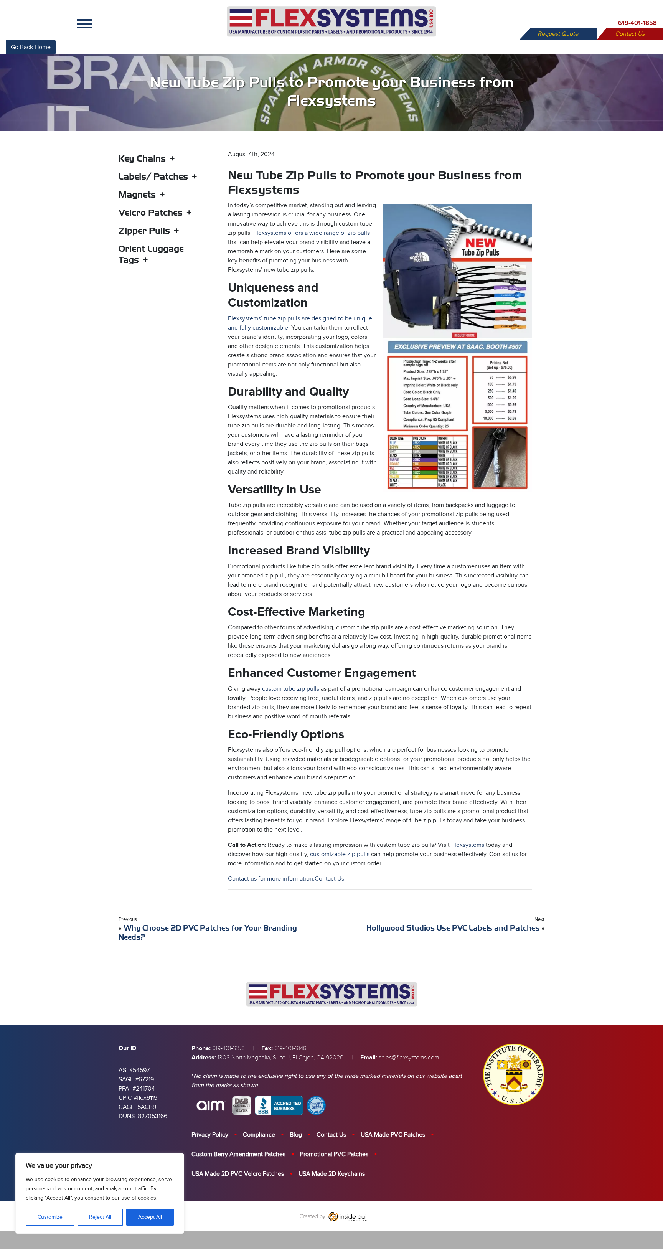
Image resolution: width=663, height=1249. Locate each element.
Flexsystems (467, 845)
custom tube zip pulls (291, 689)
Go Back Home (31, 47)
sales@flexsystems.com (409, 1057)
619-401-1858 (637, 23)
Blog (296, 1134)
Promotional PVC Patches (334, 1154)
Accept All (150, 1217)
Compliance (259, 1134)
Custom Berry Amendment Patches (238, 1154)
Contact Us (630, 34)
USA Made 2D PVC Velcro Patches (237, 1174)
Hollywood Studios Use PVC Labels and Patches (452, 928)
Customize (50, 1217)
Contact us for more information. (271, 879)
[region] (99, 1193)
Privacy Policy (209, 1134)
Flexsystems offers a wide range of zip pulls (311, 233)
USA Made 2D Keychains (332, 1174)
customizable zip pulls (339, 854)
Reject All (100, 1217)
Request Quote (558, 34)
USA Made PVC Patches (393, 1134)
